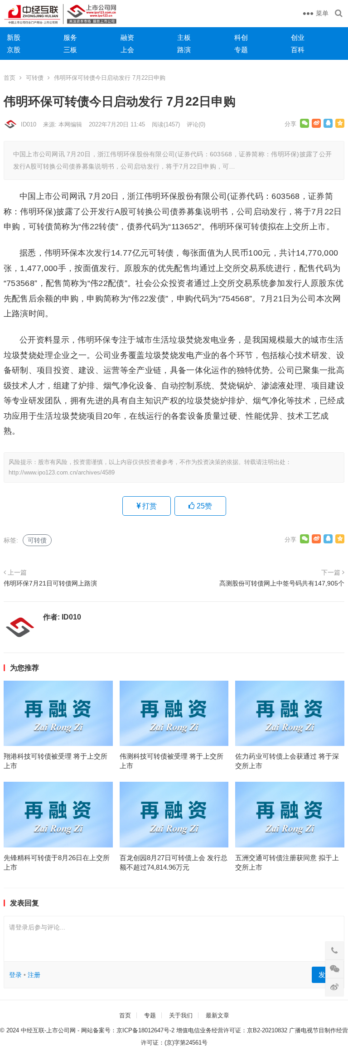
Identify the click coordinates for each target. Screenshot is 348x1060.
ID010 (28, 124)
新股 (13, 37)
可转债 (35, 77)
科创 (241, 37)
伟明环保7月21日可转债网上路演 (50, 583)
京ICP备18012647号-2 (145, 1030)
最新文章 (217, 1015)
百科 (297, 49)
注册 (34, 974)
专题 (241, 49)
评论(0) (196, 124)
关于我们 (181, 1015)
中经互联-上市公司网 (48, 1030)
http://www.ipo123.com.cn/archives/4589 (62, 472)
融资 (127, 37)
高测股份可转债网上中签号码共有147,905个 (281, 583)
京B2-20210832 (267, 1030)
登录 (15, 974)
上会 (127, 49)
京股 (13, 49)
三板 (70, 49)
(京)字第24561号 (186, 1042)
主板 (184, 37)
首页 (9, 77)
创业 (297, 37)
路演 (184, 49)
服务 (70, 37)
